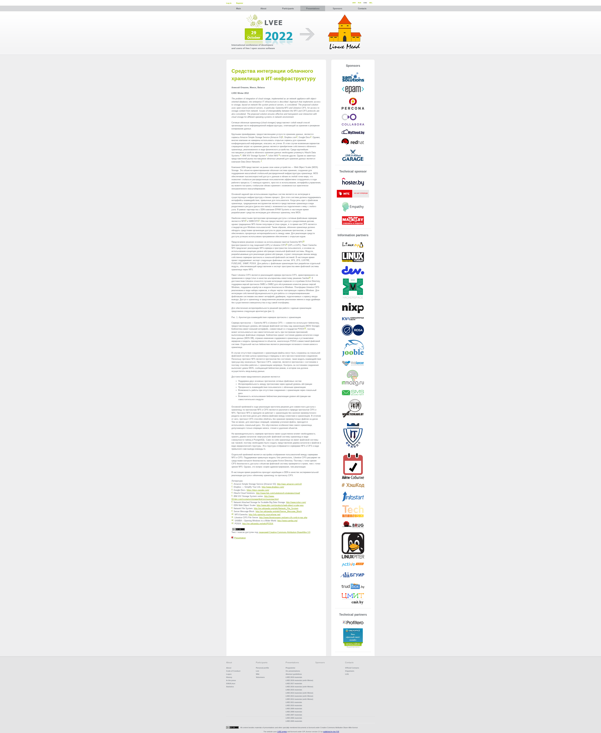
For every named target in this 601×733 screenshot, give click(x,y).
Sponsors (337, 8)
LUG (347, 674)
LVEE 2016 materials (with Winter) (299, 687)
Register (239, 3)
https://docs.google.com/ (258, 490)
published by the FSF (331, 732)
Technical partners (353, 614)
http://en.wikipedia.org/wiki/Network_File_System (276, 508)
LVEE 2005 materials (294, 721)
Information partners (353, 235)
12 (310, 277)
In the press (231, 680)
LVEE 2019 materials (294, 677)
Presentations (312, 8)
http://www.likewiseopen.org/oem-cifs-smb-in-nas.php (283, 517)
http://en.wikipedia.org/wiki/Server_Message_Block (279, 511)
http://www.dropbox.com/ (273, 487)
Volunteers (260, 677)
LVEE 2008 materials (294, 712)
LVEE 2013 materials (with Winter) (299, 696)
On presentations (293, 671)
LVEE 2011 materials (294, 702)
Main (238, 8)
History (229, 677)
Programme (290, 668)
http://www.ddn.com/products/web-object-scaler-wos (280, 505)
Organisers (349, 671)
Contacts (362, 8)
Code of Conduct (233, 671)
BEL (370, 3)
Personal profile (262, 668)
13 (305, 328)
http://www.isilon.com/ (296, 502)
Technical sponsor (353, 171)
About (263, 8)
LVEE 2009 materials (294, 709)
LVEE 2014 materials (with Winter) (299, 693)
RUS (359, 3)
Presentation (240, 538)
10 (303, 241)
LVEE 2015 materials (294, 690)
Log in (228, 3)
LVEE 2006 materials (294, 718)
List (257, 671)
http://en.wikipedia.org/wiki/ (257, 523)
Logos (228, 674)
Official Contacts (352, 668)
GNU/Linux (230, 683)
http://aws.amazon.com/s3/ (289, 484)
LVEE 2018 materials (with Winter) (299, 680)
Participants (288, 8)
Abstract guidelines (294, 674)
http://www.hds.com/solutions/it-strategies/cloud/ (278, 493)
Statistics (230, 687)
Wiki (257, 674)
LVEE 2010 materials (294, 705)
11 (287, 244)
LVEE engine (282, 732)
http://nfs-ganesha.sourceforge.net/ (264, 514)
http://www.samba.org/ (287, 520)
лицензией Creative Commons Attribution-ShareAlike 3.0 (284, 532)
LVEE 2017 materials (294, 683)
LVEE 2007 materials (294, 715)
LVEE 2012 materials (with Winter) (299, 699)
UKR (354, 3)
